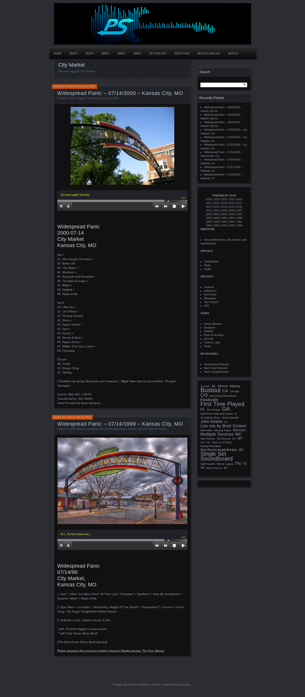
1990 (209, 225)
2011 (209, 210)
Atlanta (234, 386)
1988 (224, 225)
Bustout (210, 390)
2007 (239, 210)
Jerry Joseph (230, 417)
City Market (92, 98)
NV (234, 438)
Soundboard (216, 459)
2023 (232, 199)
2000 (72, 98)
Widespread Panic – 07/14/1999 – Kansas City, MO (120, 424)
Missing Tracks (222, 430)
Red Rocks (210, 294)
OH (208, 442)
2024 (224, 199)
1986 (239, 225)
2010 (216, 210)
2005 (216, 214)
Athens (222, 386)
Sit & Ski (208, 338)
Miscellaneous (208, 53)
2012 (239, 206)
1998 (224, 218)
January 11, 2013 (86, 86)
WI (225, 467)
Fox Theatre (213, 409)
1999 (72, 429)
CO (204, 395)
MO (116, 98)
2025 (216, 199)
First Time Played (222, 404)
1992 (232, 221)
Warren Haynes (214, 468)
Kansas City (106, 98)
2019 (224, 203)
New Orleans (207, 438)
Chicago (234, 391)
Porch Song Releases (216, 371)
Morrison (239, 430)
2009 (224, 210)
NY (240, 438)
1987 (232, 225)
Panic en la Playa (214, 335)
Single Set (213, 454)
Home (58, 53)
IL (235, 413)
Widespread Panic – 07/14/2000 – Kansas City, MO (120, 93)
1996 (239, 218)
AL (214, 386)
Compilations (211, 261)
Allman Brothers (213, 323)
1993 (224, 221)
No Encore (224, 438)
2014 (224, 206)
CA (225, 391)
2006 (209, 214)
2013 (232, 206)
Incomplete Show (210, 417)
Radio (207, 265)
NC (238, 434)
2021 (209, 203)
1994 (216, 221)
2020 (216, 203)
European (209, 327)
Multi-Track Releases (216, 368)
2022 (239, 199)
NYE (206, 305)
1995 (209, 221)
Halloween (210, 290)
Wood (207, 346)
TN (238, 463)
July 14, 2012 (83, 417)
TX (244, 463)
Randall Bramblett (210, 446)
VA (202, 467)
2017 (239, 203)
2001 (239, 214)
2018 (232, 203)
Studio (207, 269)
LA (225, 422)
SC (241, 450)
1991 (239, 221)
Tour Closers (211, 302)
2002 (232, 214)
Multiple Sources (217, 434)
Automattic (184, 684)
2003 (224, 214)
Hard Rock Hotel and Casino (216, 414)
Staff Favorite (207, 464)
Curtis (68, 86)
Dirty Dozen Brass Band (113, 429)
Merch (233, 53)
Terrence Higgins (157, 429)
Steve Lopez (225, 463)
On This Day (157, 53)
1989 (216, 225)
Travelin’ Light (212, 342)
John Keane (211, 421)
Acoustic (205, 386)
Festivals (209, 287)
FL (202, 409)
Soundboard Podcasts (216, 364)
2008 (232, 210)
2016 (209, 206)
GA (226, 409)
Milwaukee (210, 298)
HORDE (208, 331)
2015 (216, 206)
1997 (232, 218)
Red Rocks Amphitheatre (218, 450)
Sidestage (182, 53)
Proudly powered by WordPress (132, 684)
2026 (209, 199)
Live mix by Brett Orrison (223, 426)
